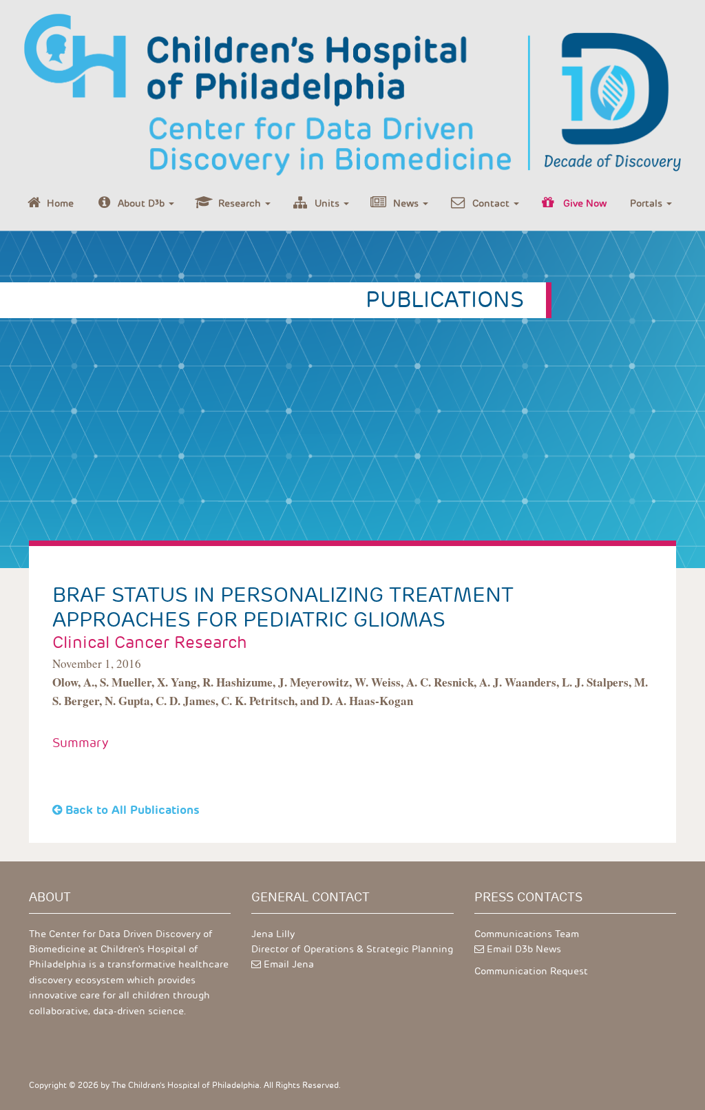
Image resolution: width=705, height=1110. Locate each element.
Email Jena (289, 964)
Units (328, 203)
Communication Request (531, 971)
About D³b (142, 203)
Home (60, 203)
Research (241, 203)
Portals (647, 203)
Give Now (585, 203)
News (407, 203)
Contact (492, 203)
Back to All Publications (132, 809)
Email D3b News (524, 949)
